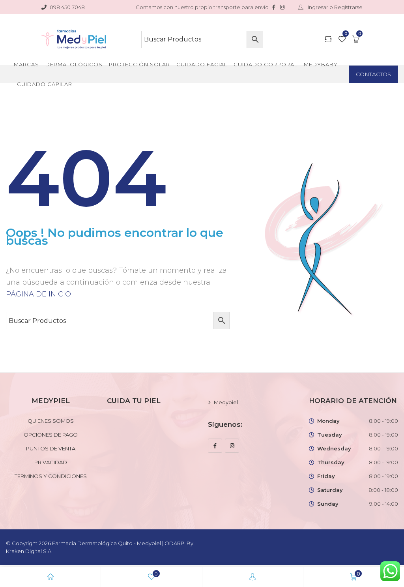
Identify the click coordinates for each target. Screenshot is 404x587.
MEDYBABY (321, 64)
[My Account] (252, 577)
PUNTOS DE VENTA (50, 448)
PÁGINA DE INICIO (38, 294)
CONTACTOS (373, 74)
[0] (342, 40)
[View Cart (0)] (355, 40)
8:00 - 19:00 (383, 421)
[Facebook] (215, 446)
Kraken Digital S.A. (30, 551)
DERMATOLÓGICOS (74, 64)
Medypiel (226, 402)
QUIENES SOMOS (51, 421)
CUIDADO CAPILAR (44, 84)
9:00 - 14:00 (383, 504)
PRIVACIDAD (50, 462)
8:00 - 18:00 (383, 490)
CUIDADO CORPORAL (265, 64)
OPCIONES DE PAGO (51, 434)
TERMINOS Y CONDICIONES (51, 476)
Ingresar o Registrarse (335, 7)
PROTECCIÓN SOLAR (139, 64)
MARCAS (26, 64)
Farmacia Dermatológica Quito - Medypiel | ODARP (118, 543)
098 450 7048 (67, 7)
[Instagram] (232, 446)
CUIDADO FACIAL (201, 64)
